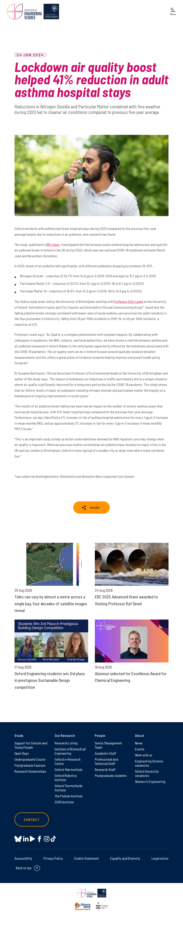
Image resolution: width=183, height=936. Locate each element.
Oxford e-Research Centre (68, 761)
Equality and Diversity (125, 858)
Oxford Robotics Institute (66, 777)
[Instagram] (47, 839)
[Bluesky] (18, 839)
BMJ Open (53, 244)
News (139, 743)
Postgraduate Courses (30, 765)
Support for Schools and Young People (31, 745)
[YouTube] (32, 839)
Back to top (23, 868)
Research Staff (105, 769)
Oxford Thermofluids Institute (69, 788)
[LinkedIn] (26, 839)
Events (139, 749)
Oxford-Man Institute (69, 769)
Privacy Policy (53, 858)
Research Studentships (30, 771)
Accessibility (23, 858)
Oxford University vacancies (147, 773)
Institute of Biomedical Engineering (70, 751)
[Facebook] (39, 839)
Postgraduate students (111, 775)
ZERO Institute (64, 802)
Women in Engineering (150, 781)
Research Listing (66, 743)
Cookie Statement (86, 858)
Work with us (143, 755)
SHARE (95, 507)
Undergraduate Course (30, 759)
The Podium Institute (69, 796)
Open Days (22, 753)
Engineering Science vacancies (149, 763)
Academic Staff (105, 753)
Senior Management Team (108, 745)
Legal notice (160, 858)
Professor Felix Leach (128, 301)
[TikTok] (53, 839)
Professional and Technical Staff (106, 761)
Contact (32, 819)
